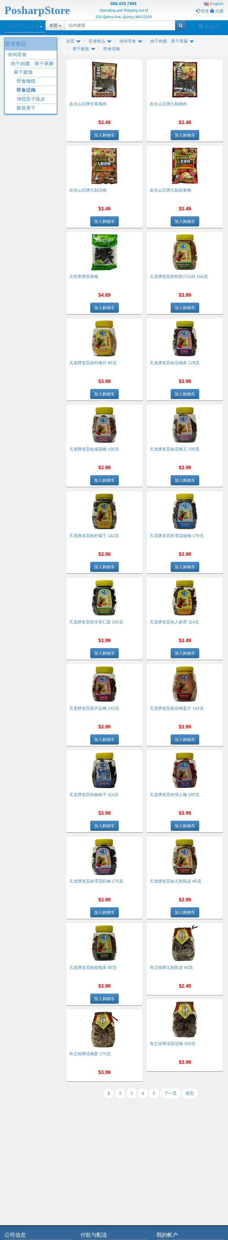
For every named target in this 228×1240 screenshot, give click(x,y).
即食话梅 (26, 90)
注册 (219, 11)
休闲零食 (17, 54)
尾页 (190, 1093)
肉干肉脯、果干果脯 (32, 63)
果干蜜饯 (23, 72)
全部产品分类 (23, 26)
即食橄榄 (26, 81)
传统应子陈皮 (31, 98)
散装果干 (26, 107)
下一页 (170, 1093)
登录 (205, 11)
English (216, 3)
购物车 (213, 27)
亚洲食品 (15, 44)
